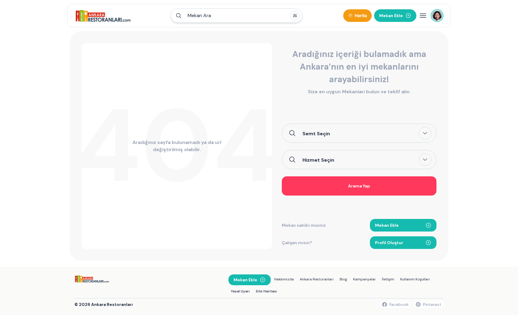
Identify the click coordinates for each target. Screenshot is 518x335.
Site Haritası (266, 291)
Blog (343, 279)
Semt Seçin (316, 133)
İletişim (388, 279)
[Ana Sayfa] (103, 15)
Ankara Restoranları (317, 279)
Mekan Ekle (387, 225)
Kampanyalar (364, 279)
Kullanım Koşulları (415, 279)
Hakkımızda (284, 279)
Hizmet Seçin (318, 160)
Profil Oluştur (389, 242)
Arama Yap (359, 186)
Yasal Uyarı (240, 291)
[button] (236, 15)
